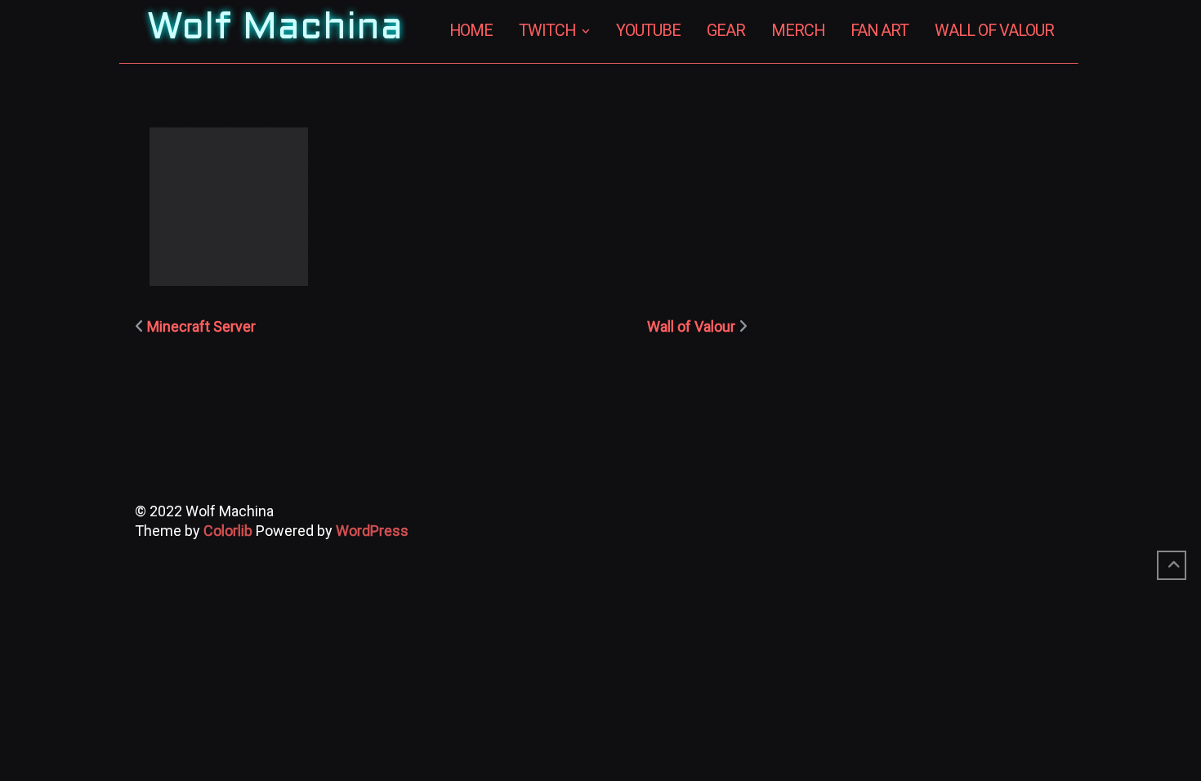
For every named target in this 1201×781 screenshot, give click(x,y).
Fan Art (880, 30)
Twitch (547, 30)
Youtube (648, 30)
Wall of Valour (994, 30)
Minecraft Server (201, 326)
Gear (726, 30)
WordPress (372, 530)
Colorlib (227, 530)
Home (471, 30)
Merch (797, 30)
